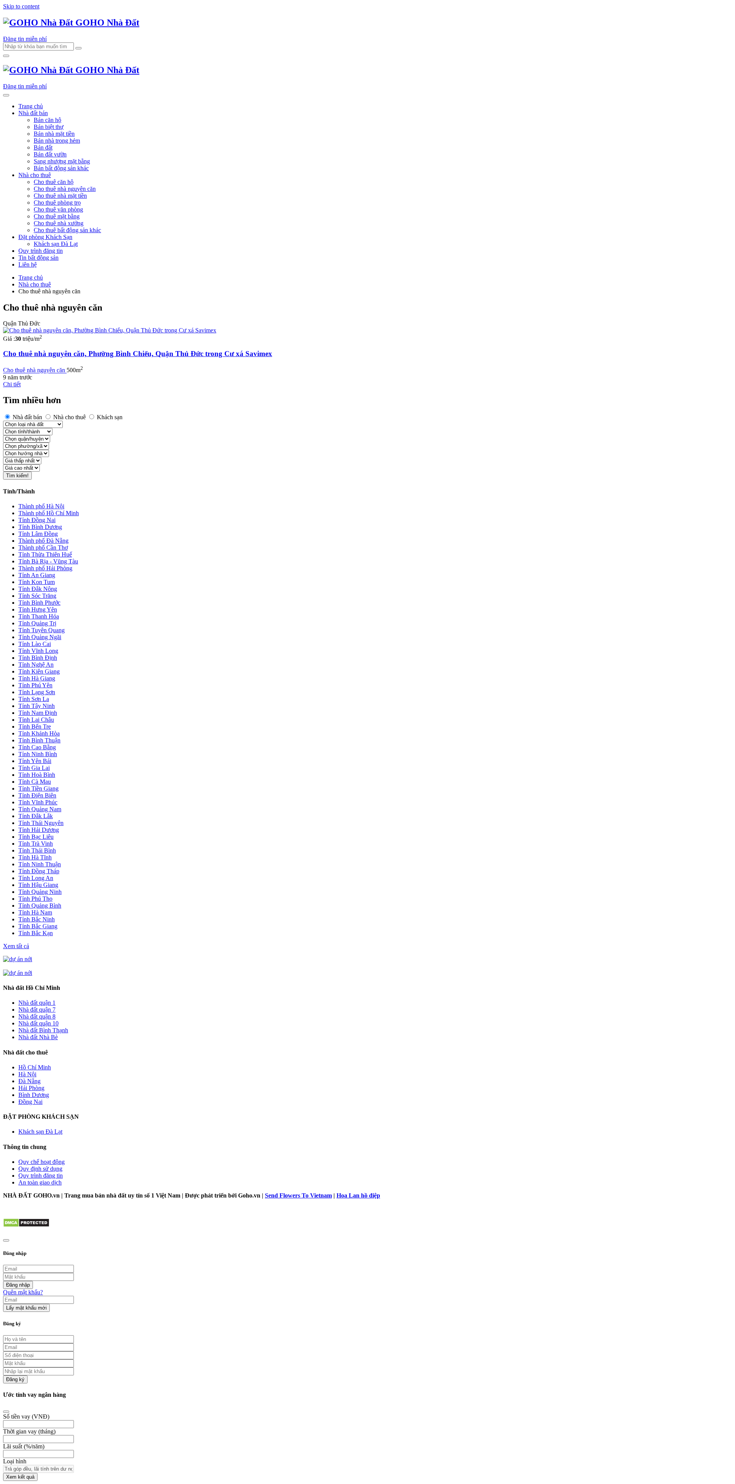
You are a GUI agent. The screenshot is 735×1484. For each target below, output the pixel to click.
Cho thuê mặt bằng (57, 216)
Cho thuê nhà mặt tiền (60, 195)
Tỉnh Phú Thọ (35, 898)
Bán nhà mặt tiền (54, 133)
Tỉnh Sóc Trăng (37, 595)
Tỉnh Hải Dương (38, 830)
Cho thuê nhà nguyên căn (65, 189)
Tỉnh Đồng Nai (37, 520)
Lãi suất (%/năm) (23, 1446)
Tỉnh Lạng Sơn (36, 692)
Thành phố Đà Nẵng (43, 540)
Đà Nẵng (29, 1081)
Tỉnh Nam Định (37, 712)
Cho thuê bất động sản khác (67, 230)
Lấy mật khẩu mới (26, 1308)
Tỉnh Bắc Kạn (35, 933)
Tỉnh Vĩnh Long (38, 651)
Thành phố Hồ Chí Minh (48, 513)
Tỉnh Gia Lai (34, 768)
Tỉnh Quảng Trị (37, 623)
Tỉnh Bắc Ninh (36, 919)
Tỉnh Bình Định (37, 657)
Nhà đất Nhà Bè (38, 1037)
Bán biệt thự (49, 127)
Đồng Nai (30, 1101)
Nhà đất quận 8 (37, 1016)
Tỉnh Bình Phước (39, 602)
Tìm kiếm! (17, 475)
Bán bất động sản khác (61, 168)
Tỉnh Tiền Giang (38, 788)
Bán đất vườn (50, 154)
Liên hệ (27, 264)
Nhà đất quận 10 (38, 1023)
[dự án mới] (17, 959)
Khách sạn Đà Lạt (56, 244)
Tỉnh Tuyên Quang (41, 630)
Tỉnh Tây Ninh (36, 706)
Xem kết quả (20, 1477)
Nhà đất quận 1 (37, 1002)
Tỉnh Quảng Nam (39, 809)
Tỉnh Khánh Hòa (39, 733)
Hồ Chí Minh (34, 1067)
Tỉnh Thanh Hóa (38, 616)
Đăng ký (15, 1379)
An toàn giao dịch (40, 1182)
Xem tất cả (16, 946)
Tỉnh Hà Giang (36, 678)
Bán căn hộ (47, 120)
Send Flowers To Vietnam (298, 1195)
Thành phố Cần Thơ (43, 547)
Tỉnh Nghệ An (36, 664)
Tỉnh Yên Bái (34, 761)
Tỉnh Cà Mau (34, 781)
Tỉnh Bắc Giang (37, 926)
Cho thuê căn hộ (54, 182)
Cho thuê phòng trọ (57, 202)
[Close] (6, 1412)
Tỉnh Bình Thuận (39, 740)
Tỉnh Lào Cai (34, 644)
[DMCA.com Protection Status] (26, 1225)
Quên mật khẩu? (23, 1292)
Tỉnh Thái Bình (37, 850)
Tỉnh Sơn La (33, 699)
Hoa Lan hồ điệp (358, 1195)
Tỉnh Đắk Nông (37, 589)
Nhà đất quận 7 (37, 1009)
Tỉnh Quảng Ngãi (39, 637)
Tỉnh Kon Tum (36, 582)
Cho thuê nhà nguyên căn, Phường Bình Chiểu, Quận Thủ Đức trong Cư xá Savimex (137, 354)
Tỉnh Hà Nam (35, 912)
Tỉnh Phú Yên (35, 685)
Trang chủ (30, 106)
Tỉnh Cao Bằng (37, 747)
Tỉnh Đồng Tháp (38, 871)
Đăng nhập (18, 1285)
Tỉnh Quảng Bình (39, 905)
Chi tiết (12, 384)
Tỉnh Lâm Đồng (38, 533)
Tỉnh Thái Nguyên (41, 823)
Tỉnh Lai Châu (36, 719)
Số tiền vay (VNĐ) (26, 1416)
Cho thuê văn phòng (58, 209)
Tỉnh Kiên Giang (39, 671)
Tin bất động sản (38, 257)
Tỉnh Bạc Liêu (36, 836)
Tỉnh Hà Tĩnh (35, 857)
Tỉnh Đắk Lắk (35, 816)
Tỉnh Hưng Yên (37, 609)
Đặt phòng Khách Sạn (45, 237)
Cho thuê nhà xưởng (58, 223)
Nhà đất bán (33, 113)
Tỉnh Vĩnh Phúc (37, 802)
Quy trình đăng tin (40, 250)
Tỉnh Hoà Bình (36, 774)
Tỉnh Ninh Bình (37, 754)
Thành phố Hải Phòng (45, 568)
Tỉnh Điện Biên (37, 795)
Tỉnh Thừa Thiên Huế (45, 554)
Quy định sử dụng (40, 1168)
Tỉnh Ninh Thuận (39, 864)
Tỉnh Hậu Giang (38, 885)
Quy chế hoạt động (41, 1162)
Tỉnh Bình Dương (40, 527)
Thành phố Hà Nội (41, 506)
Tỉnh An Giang (36, 575)
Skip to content (21, 6)
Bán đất (43, 147)
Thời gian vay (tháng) (29, 1431)
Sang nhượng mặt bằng (62, 161)
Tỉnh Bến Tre (34, 726)
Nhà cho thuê (34, 175)
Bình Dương (33, 1095)
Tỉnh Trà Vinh (35, 843)
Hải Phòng (31, 1088)
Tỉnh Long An (35, 878)
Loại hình (14, 1461)
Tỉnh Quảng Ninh (40, 891)
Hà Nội (27, 1074)
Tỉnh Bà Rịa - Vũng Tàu (48, 561)
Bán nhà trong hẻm (57, 140)
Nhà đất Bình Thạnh (43, 1030)
